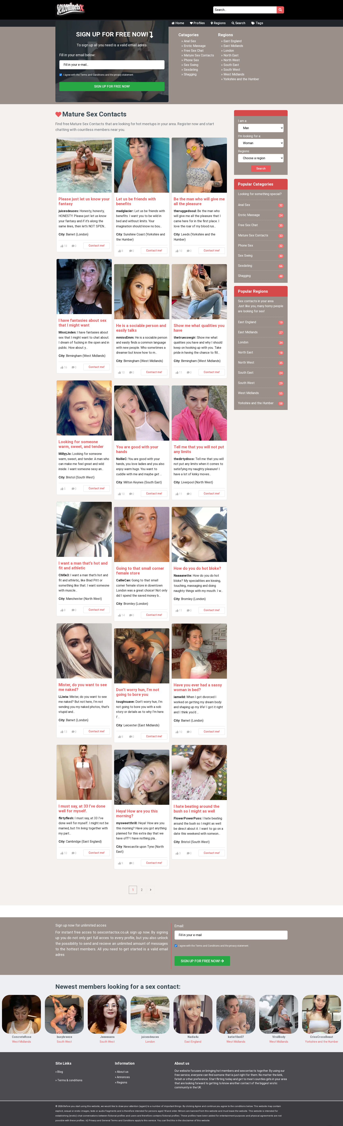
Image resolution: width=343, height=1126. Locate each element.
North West (232, 60)
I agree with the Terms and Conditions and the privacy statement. (98, 74)
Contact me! (97, 245)
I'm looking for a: (249, 136)
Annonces (123, 1077)
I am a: (242, 121)
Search (239, 23)
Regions (219, 23)
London (229, 50)
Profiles (199, 23)
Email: (179, 926)
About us (122, 1071)
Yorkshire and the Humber (241, 79)
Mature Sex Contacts (199, 55)
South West (232, 69)
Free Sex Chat (194, 50)
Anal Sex (190, 41)
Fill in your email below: (77, 55)
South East (231, 65)
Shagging (190, 74)
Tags (259, 23)
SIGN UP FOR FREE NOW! (112, 86)
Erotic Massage (195, 46)
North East (231, 55)
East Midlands (233, 46)
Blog (60, 1071)
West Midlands (234, 74)
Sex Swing (191, 65)
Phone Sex (191, 60)
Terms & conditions (69, 1080)
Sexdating (191, 69)
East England (233, 41)
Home (179, 23)
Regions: (244, 151)
